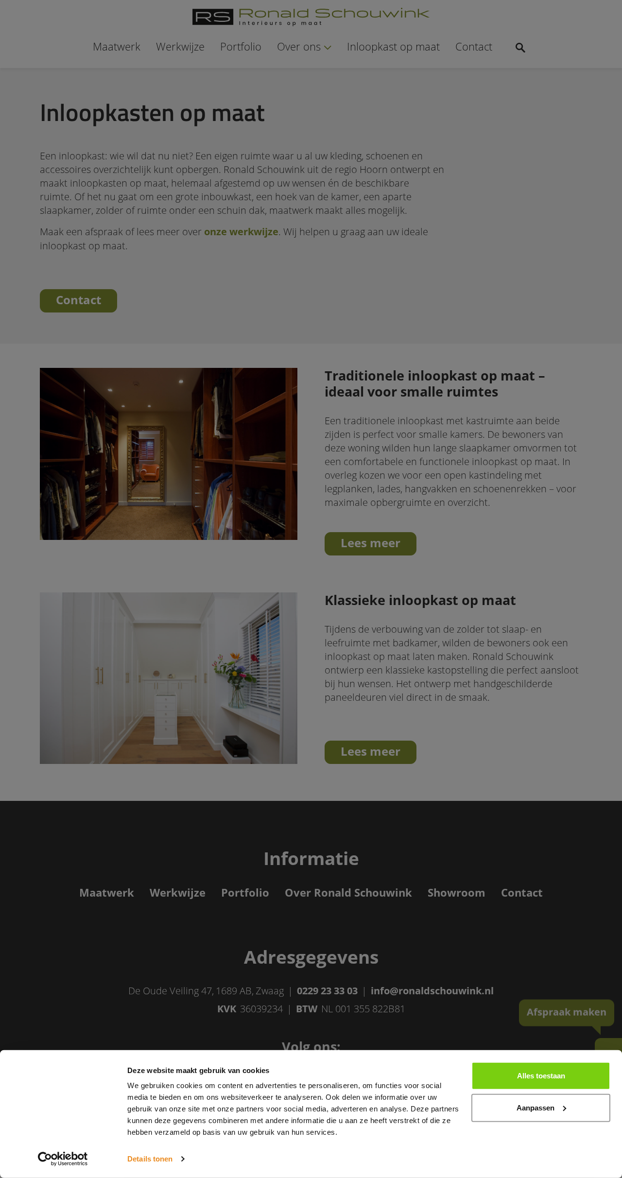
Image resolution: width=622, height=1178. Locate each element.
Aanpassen (535, 1107)
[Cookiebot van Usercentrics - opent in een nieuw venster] (62, 1159)
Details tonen (150, 1159)
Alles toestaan (541, 1076)
